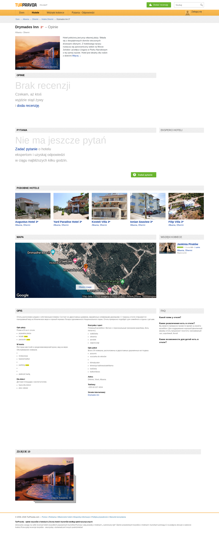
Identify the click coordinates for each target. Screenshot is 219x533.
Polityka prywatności (99, 517)
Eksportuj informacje (81, 517)
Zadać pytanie (26, 149)
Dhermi (26, 32)
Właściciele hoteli (65, 517)
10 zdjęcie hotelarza (49, 67)
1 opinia (197, 247)
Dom (21, 12)
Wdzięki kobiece (55, 12)
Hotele (35, 12)
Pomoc (45, 517)
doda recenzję (28, 106)
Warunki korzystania (118, 517)
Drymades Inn (93, 395)
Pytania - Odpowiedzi (83, 12)
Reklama (52, 517)
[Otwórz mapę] (85, 297)
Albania (18, 32)
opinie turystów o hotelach (36, 522)
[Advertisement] (69, 420)
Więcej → (76, 55)
